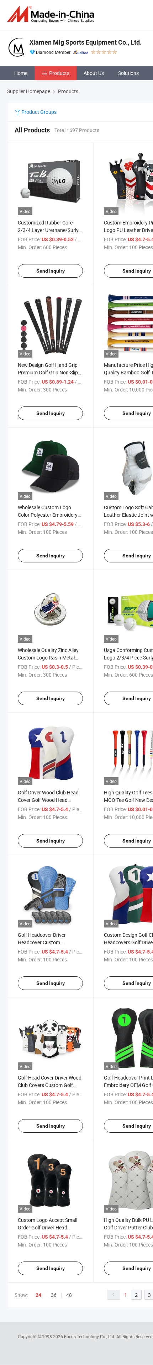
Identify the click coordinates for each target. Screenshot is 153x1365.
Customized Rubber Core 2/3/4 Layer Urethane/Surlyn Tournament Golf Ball (49, 230)
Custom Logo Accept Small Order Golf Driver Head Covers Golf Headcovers (47, 1227)
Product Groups (38, 111)
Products (59, 73)
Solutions (128, 73)
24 (38, 1295)
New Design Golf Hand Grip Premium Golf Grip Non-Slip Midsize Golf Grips (48, 372)
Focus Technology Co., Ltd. (90, 1336)
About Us (94, 73)
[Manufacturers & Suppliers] (52, 14)
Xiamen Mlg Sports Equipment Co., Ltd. (86, 42)
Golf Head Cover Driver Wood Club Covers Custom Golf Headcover (49, 1085)
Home (20, 73)
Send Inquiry (50, 271)
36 (54, 1294)
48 (69, 1294)
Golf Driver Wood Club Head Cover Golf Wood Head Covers (48, 800)
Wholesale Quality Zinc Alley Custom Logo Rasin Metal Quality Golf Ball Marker (48, 657)
